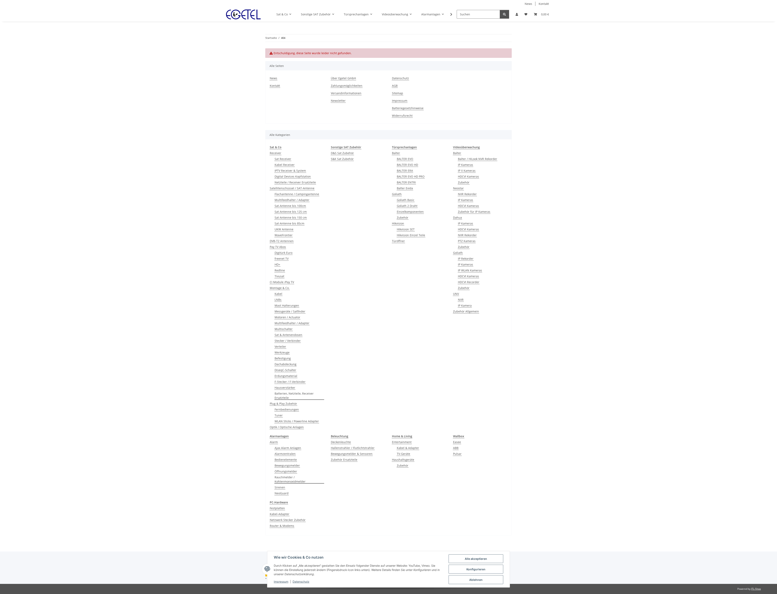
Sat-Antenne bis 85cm (289, 223)
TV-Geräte (403, 454)
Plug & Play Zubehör (283, 404)
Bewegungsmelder (287, 465)
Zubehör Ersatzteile (344, 460)
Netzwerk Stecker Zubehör (288, 520)
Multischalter (284, 329)
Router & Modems (282, 526)
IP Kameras (465, 165)
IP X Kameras (467, 171)
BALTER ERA (405, 171)
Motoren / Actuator (287, 317)
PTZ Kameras (467, 241)
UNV (456, 294)
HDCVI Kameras (468, 176)
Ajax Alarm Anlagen (288, 448)
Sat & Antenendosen (288, 335)
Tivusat (279, 276)
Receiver (275, 153)
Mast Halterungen (287, 305)
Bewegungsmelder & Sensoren (352, 454)
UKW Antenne (284, 229)
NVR (461, 300)
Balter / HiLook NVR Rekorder (477, 159)
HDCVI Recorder (468, 282)
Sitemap (397, 93)
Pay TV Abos (278, 247)
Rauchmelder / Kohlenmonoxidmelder (290, 479)
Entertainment (402, 442)
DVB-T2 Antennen (282, 241)
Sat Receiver (283, 159)
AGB (395, 86)
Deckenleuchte (341, 442)
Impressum (281, 581)
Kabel (278, 294)
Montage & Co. (280, 288)
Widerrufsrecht (402, 116)
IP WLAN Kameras (470, 270)
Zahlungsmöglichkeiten (346, 86)
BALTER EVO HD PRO (411, 176)
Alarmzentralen (285, 454)
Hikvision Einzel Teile (411, 235)
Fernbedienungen (287, 409)
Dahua (457, 217)
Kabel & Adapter (408, 448)
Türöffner (398, 241)
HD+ (277, 264)
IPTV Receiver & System (290, 171)
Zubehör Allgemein (466, 311)
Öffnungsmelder (286, 471)
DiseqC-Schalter (285, 370)
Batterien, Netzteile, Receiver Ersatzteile (294, 396)
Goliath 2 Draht (407, 206)
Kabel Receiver (285, 165)
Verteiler (280, 346)
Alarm (274, 442)
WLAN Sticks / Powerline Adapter (297, 421)
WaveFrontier (284, 235)
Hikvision (398, 223)
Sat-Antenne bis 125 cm (291, 212)
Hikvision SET (406, 229)
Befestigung (283, 358)
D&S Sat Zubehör (342, 153)
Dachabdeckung (285, 364)
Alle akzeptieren (476, 558)
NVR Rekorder (467, 194)
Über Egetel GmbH (343, 78)
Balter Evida (405, 188)
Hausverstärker (285, 388)
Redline (280, 270)
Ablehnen (476, 579)
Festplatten (277, 508)
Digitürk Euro (283, 253)
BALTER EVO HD (407, 165)
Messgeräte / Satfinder (290, 311)
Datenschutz (301, 581)
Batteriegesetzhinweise (408, 108)
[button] (516, 14)
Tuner (279, 415)
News (528, 4)
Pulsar (457, 454)
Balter (396, 153)
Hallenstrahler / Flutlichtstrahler (353, 448)
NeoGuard (282, 493)
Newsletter (338, 101)
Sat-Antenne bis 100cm (290, 206)
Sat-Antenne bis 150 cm (291, 217)
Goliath (397, 194)
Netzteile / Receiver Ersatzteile (295, 182)
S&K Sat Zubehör (342, 159)
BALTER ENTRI (406, 182)
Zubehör (402, 217)
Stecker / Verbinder (288, 341)
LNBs (278, 300)
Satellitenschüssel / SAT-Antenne (292, 188)
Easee (457, 442)
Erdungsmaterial (286, 376)
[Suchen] (504, 14)
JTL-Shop (756, 589)
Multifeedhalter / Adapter (292, 200)
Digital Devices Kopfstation (293, 176)
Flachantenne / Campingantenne (297, 194)
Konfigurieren (475, 569)
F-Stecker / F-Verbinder (290, 382)
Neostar (458, 188)
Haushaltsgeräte (403, 460)
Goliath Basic (405, 200)
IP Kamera (465, 305)
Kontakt (544, 4)
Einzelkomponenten (410, 212)
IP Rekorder (465, 258)
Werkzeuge (282, 352)
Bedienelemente (286, 460)
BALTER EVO (405, 159)
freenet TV (282, 258)
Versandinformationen (346, 93)
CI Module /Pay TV (282, 282)
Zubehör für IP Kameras (474, 212)
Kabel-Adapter (279, 514)
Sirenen (280, 487)
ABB (456, 448)
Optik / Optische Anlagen (287, 427)
